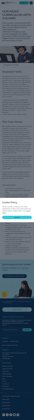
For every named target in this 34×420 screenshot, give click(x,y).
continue (17, 217)
